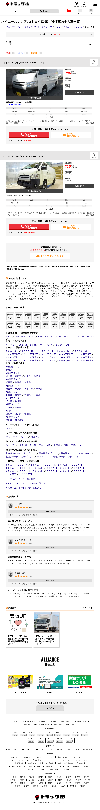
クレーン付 (76, 757)
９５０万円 (11, 474)
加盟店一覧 (58, 725)
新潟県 (18, 382)
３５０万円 (11, 468)
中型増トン (76, 445)
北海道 (9, 370)
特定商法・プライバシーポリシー (36, 725)
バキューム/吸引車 (72, 766)
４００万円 (24, 468)
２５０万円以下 (81, 351)
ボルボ (40, 738)
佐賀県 (44, 786)
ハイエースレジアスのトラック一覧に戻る (28, 483)
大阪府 (9, 407)
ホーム (16, 722)
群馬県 (9, 382)
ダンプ (86, 757)
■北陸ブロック (13, 398)
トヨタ (10, 515)
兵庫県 (18, 407)
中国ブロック (43, 456)
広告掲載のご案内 (79, 722)
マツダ (75, 732)
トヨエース (20, 336)
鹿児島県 (19, 420)
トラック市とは (29, 722)
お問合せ (53, 722)
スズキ (50, 738)
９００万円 (78, 471)
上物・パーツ (67, 769)
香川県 (18, 414)
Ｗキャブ (26, 757)
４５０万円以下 (66, 354)
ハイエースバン (65, 336)
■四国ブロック (13, 411)
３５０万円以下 (30, 354)
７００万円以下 (66, 357)
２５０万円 (63, 465)
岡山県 (68, 783)
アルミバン (38, 757)
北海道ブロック (13, 453)
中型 (41, 345)
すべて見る (87, 607)
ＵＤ (40, 732)
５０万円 (10, 465)
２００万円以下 (64, 351)
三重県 (37, 395)
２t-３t (33, 345)
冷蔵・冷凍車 (12, 437)
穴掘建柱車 (81, 763)
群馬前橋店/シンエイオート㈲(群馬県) (19, 102)
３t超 (67, 345)
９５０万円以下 (66, 360)
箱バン (24, 437)
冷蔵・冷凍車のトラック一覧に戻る (24, 488)
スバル (84, 732)
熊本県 (62, 786)
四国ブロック (59, 456)
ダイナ (9, 336)
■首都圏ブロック (14, 385)
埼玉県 (9, 389)
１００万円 (22, 465)
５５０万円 (65, 468)
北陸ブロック (12, 456)
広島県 (77, 783)
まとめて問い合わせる (52, 256)
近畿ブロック (27, 456)
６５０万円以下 (48, 357)
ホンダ (66, 732)
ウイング (50, 757)
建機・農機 (54, 769)
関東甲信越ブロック (48, 453)
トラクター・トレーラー (83, 760)
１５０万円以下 (46, 351)
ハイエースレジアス (85, 336)
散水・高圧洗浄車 (47, 763)
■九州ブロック (13, 417)
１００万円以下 (28, 351)
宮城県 (18, 376)
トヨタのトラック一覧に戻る (21, 479)
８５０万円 (65, 471)
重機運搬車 (19, 763)
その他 (32, 336)
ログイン (50, 708)
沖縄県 (82, 786)
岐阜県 (9, 395)
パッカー (11, 760)
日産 (58, 732)
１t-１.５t (22, 345)
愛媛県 (27, 414)
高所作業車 (37, 760)
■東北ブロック (13, 373)
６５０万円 (11, 471)
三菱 (23, 732)
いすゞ (31, 732)
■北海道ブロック (14, 367)
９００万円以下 (48, 360)
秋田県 (27, 376)
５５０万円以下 (13, 357)
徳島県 (9, 414)
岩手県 (9, 376)
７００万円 (24, 471)
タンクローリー (51, 760)
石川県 (13, 783)
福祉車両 (35, 437)
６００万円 (78, 468)
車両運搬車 (31, 763)
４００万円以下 (48, 354)
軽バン (30, 769)
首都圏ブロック (68, 453)
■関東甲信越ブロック (16, 379)
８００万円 (51, 471)
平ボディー (15, 757)
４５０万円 (38, 468)
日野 (15, 732)
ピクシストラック (46, 336)
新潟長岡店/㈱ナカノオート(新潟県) (18, 196)
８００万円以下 (13, 360)
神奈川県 (28, 389)
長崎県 (53, 786)
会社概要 (42, 722)
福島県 (37, 376)
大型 (48, 445)
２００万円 (49, 465)
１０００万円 (25, 474)
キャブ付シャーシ (18, 766)
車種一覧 (15, 735)
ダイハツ (31, 738)
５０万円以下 (12, 351)
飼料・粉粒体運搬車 (65, 763)
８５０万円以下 (30, 360)
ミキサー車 (65, 760)
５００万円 (51, 468)
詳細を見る (79, 92)
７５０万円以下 (84, 357)
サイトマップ (71, 725)
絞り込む (45, 11)
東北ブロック (29, 453)
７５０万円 (38, 471)
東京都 (39, 389)
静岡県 (27, 395)
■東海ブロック (13, 392)
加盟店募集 (64, 722)
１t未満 (58, 345)
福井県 (18, 401)
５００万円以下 (84, 354)
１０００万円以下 (85, 360)
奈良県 (59, 783)
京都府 (31, 783)
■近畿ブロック (13, 404)
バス (30, 766)
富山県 (9, 401)
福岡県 (9, 420)
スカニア (69, 738)
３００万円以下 (13, 354)
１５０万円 (36, 465)
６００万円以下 (30, 357)
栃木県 (27, 382)
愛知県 (18, 395)
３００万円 (76, 465)
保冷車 (86, 766)
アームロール (24, 760)
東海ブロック (85, 453)
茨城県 (86, 777)
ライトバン (41, 769)
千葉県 (18, 389)
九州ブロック (74, 456)
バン (13, 345)
